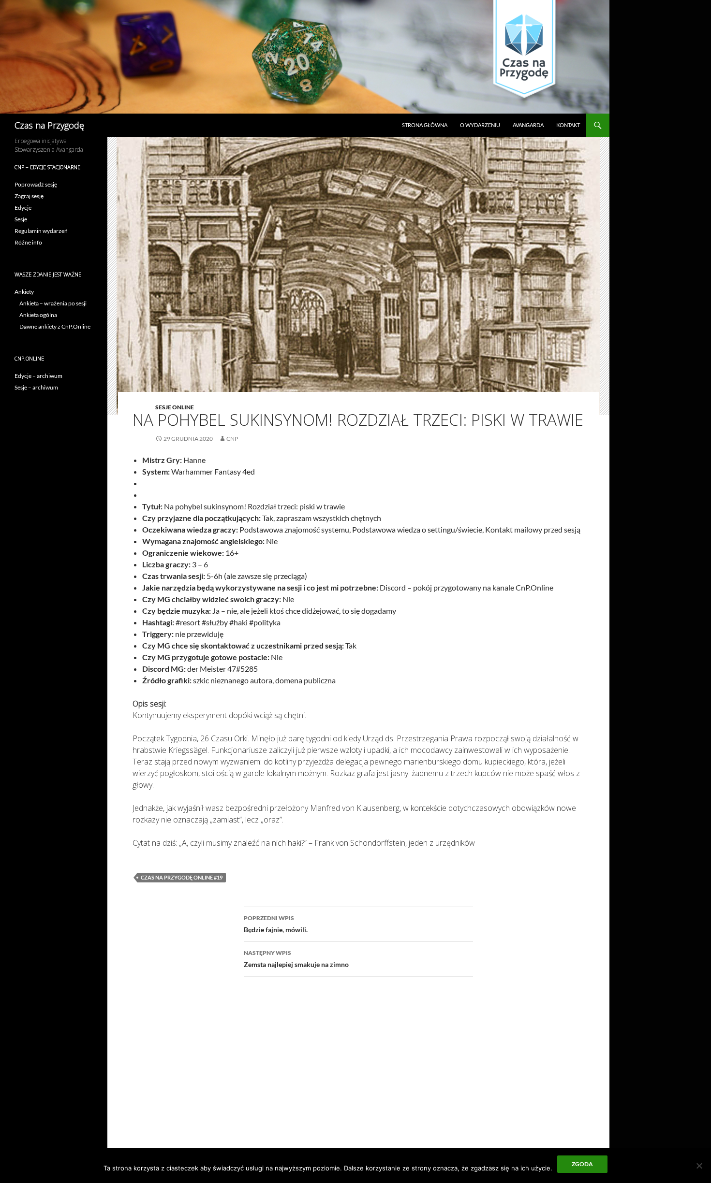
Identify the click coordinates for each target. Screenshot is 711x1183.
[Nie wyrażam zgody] (699, 1165)
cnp (232, 438)
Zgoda (582, 1164)
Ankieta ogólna (38, 314)
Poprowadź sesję (36, 184)
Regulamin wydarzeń (41, 230)
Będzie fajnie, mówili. (276, 924)
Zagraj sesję (29, 196)
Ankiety (24, 291)
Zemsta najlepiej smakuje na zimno (296, 958)
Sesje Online (174, 407)
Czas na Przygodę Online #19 (181, 877)
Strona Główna (424, 125)
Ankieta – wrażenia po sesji (53, 303)
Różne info (28, 242)
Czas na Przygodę (49, 125)
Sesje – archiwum (36, 387)
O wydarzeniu (480, 125)
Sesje (21, 219)
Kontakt (568, 125)
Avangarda (528, 125)
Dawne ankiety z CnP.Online (54, 326)
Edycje (23, 207)
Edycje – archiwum (38, 375)
